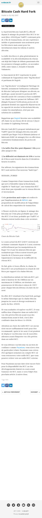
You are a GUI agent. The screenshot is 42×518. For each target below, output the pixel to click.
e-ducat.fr (6, 2)
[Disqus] (21, 418)
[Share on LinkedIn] (10, 20)
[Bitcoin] (18, 505)
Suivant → (35, 392)
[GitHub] (8, 505)
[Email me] (23, 505)
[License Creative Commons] (33, 505)
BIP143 (25, 200)
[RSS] (28, 505)
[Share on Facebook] (7, 20)
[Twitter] (13, 505)
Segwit (17, 118)
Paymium (21, 347)
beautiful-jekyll (24, 514)
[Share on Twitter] (3, 20)
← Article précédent (11, 392)
